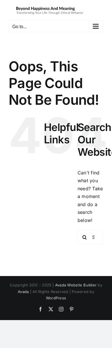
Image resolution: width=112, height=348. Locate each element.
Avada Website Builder (75, 285)
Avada (23, 291)
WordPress (56, 298)
